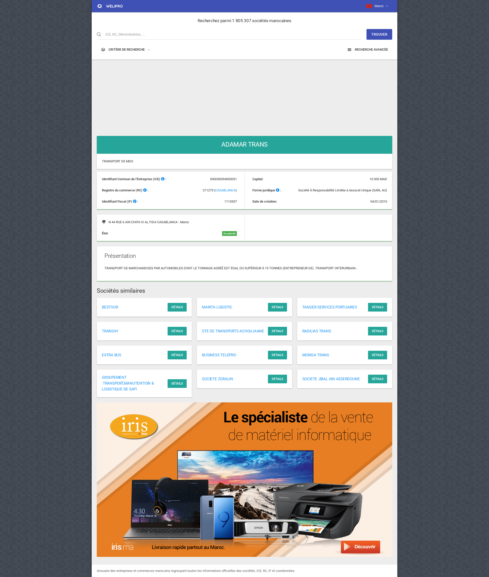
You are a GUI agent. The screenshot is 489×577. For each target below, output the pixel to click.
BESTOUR (110, 307)
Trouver (379, 34)
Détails (177, 307)
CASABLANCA (225, 190)
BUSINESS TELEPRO (219, 355)
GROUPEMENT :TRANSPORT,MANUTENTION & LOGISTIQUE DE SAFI (128, 383)
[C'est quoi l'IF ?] (135, 201)
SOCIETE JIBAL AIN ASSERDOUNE (331, 379)
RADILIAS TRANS (316, 331)
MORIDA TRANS (315, 355)
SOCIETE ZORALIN (217, 379)
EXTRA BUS (111, 355)
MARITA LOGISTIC (217, 307)
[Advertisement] (244, 95)
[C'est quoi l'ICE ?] (163, 179)
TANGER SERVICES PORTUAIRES (329, 307)
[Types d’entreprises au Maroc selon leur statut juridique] (277, 190)
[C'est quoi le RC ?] (145, 190)
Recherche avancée (371, 49)
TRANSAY (110, 331)
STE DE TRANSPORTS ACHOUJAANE (233, 331)
